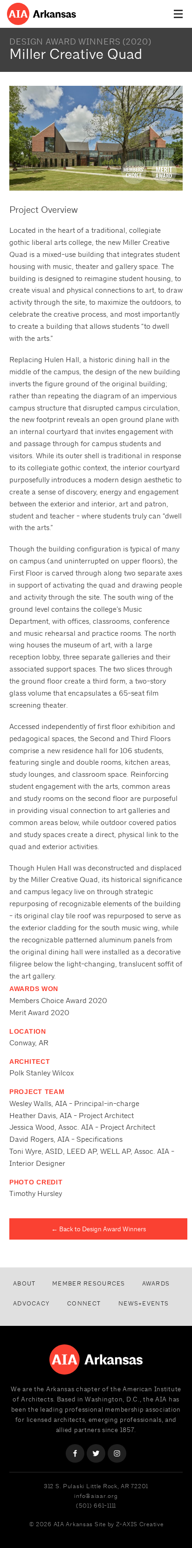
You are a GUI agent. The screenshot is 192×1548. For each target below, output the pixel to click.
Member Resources (88, 1283)
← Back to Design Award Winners (98, 1229)
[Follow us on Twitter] (96, 1453)
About (24, 1283)
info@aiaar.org (95, 1496)
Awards (156, 1283)
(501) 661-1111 (96, 1506)
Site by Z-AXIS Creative (129, 1524)
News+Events (143, 1303)
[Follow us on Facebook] (75, 1453)
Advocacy (31, 1303)
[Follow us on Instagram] (117, 1453)
